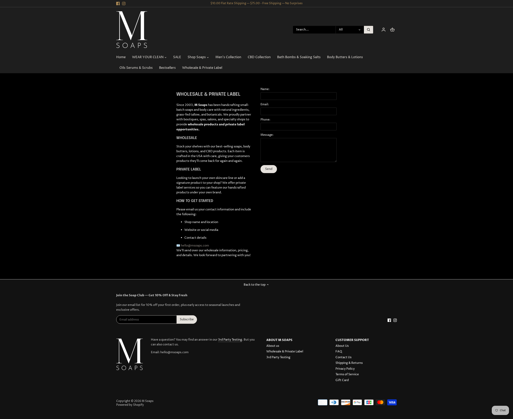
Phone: (265, 119)
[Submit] (368, 29)
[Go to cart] (392, 29)
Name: (265, 89)
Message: (267, 135)
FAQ (338, 351)
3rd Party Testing (230, 340)
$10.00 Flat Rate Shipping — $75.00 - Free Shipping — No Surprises (256, 3)
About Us (342, 346)
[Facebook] (118, 3)
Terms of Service (347, 374)
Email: (265, 104)
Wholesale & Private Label (284, 351)
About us (272, 346)
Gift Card (342, 380)
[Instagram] (123, 3)
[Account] (383, 29)
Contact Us (343, 357)
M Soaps (147, 401)
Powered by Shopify (130, 405)
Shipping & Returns (349, 363)
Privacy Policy (345, 369)
